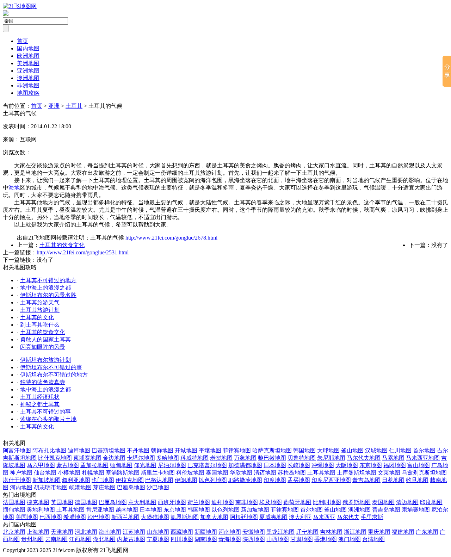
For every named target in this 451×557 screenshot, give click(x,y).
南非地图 (246, 502)
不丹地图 (138, 450)
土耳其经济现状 (40, 397)
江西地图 (80, 539)
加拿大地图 (214, 517)
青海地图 (229, 539)
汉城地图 (376, 450)
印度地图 (275, 480)
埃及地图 (270, 502)
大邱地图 (328, 450)
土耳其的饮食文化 (62, 245)
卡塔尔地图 (141, 458)
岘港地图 (80, 487)
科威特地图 (194, 458)
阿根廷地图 (244, 517)
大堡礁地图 (155, 517)
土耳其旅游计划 (40, 310)
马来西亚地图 (423, 458)
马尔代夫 (348, 517)
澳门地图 (349, 539)
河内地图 (21, 487)
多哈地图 (167, 458)
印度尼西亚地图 (331, 480)
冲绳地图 (322, 465)
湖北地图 (104, 539)
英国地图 (62, 502)
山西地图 (277, 539)
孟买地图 (299, 480)
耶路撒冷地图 (245, 480)
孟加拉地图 (94, 465)
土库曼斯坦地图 (356, 473)
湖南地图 (205, 539)
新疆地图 (205, 532)
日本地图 (275, 465)
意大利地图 (142, 502)
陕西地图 (253, 539)
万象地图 (245, 458)
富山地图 (418, 465)
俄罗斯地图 (356, 502)
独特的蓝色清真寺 (42, 382)
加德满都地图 (245, 465)
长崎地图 (299, 465)
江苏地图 (134, 532)
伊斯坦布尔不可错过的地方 (54, 375)
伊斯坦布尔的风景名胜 (48, 295)
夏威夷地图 (273, 517)
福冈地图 (394, 465)
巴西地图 (50, 517)
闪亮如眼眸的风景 (42, 347)
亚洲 (54, 106)
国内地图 (28, 48)
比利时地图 (327, 502)
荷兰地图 (198, 502)
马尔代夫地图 (364, 458)
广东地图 (427, 532)
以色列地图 (213, 480)
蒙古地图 (67, 465)
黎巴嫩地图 (272, 458)
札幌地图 (93, 473)
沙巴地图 (158, 487)
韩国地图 (304, 450)
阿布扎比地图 (49, 450)
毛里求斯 (372, 517)
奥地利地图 (41, 510)
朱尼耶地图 (331, 458)
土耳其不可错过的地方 (48, 280)
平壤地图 (210, 450)
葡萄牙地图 (297, 502)
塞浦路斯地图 (123, 473)
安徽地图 (253, 532)
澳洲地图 (28, 78)
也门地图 (103, 480)
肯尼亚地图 (100, 510)
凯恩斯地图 (185, 517)
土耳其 (74, 106)
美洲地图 (28, 63)
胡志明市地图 (51, 487)
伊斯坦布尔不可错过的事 (51, 367)
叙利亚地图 (76, 480)
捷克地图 (38, 502)
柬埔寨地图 (87, 458)
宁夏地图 (158, 539)
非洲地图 (28, 85)
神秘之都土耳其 (40, 404)
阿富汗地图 (17, 450)
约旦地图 (417, 480)
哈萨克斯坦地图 (272, 450)
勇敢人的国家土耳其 (45, 339)
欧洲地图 (28, 56)
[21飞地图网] (20, 6)
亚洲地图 (28, 71)
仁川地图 (400, 450)
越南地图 (127, 510)
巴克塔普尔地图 (207, 465)
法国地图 (14, 502)
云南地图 (56, 539)
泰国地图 (217, 473)
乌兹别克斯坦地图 (424, 473)
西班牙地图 (172, 502)
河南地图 (229, 532)
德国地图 (86, 502)
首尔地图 (424, 450)
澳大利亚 (300, 517)
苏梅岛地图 (292, 473)
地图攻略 (28, 93)
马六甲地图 (41, 465)
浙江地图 (355, 532)
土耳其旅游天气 (40, 302)
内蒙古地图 (131, 539)
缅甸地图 (121, 465)
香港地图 (325, 539)
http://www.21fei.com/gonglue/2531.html (83, 252)
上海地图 (38, 532)
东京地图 (370, 465)
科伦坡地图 (190, 473)
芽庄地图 (104, 487)
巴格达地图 (159, 480)
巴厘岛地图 (131, 487)
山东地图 (158, 532)
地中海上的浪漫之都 (45, 288)
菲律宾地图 (237, 450)
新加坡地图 (46, 480)
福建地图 (403, 532)
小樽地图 (69, 473)
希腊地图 (74, 517)
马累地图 (393, 458)
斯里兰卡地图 (158, 473)
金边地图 (114, 458)
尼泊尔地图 (172, 465)
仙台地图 (45, 473)
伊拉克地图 (130, 480)
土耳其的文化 (37, 317)
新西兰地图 (125, 517)
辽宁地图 (307, 532)
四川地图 (182, 539)
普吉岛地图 (366, 480)
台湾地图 (373, 539)
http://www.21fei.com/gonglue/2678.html (171, 238)
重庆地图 (379, 532)
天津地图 (62, 532)
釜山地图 (352, 450)
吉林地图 (331, 532)
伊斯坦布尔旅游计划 (45, 360)
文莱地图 (389, 473)
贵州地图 (32, 539)
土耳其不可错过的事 (45, 412)
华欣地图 (241, 473)
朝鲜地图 (162, 450)
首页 (22, 41)
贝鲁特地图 (302, 458)
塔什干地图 (17, 480)
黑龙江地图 (280, 532)
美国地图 (27, 517)
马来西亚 (324, 517)
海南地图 (110, 532)
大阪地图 (346, 465)
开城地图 (186, 450)
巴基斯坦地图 (108, 450)
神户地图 (21, 473)
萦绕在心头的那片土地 (48, 419)
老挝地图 (221, 458)
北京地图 (14, 532)
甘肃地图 (301, 539)
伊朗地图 (186, 480)
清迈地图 (265, 473)
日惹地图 (393, 480)
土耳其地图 (321, 473)
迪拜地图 (79, 450)
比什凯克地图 (55, 458)
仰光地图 (145, 465)
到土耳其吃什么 (40, 325)
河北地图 (86, 532)
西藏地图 (182, 532)
